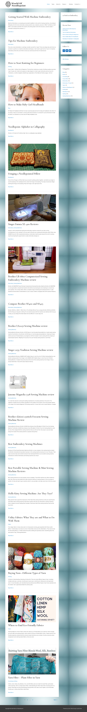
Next (55, 699)
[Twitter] (67, 50)
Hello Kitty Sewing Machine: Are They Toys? (30, 493)
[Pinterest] (70, 50)
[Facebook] (64, 50)
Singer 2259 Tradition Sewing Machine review (30, 349)
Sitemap (71, 4)
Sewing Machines (18, 227)
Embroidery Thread (67, 83)
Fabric (9, 524)
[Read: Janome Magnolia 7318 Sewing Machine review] (17, 381)
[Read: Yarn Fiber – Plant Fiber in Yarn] (32, 661)
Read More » (11, 32)
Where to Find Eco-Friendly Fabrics (26, 625)
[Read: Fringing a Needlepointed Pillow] (32, 157)
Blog (9, 108)
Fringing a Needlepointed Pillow (24, 173)
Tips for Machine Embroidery (23, 40)
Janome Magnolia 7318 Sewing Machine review (31, 394)
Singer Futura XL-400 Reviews (23, 224)
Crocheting (10, 681)
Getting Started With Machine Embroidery (29, 16)
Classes (64, 4)
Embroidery (10, 20)
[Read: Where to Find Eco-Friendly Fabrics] (32, 608)
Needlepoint (11, 130)
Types (53, 4)
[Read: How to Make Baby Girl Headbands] (32, 92)
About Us (58, 4)
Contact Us (77, 4)
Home (48, 4)
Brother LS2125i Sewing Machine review (28, 325)
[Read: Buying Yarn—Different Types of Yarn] (32, 556)
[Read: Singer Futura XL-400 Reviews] (32, 207)
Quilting (64, 93)
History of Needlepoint (68, 87)
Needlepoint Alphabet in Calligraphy (26, 126)
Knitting (10, 66)
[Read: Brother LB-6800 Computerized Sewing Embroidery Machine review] (32, 259)
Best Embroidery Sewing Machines (25, 443)
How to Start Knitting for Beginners (26, 63)
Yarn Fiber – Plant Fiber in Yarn (24, 677)
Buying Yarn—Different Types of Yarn (27, 573)
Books (64, 74)
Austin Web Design (72, 708)
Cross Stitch (65, 78)
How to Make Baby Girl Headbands (26, 104)
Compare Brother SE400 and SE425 (25, 303)
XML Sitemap (66, 59)
